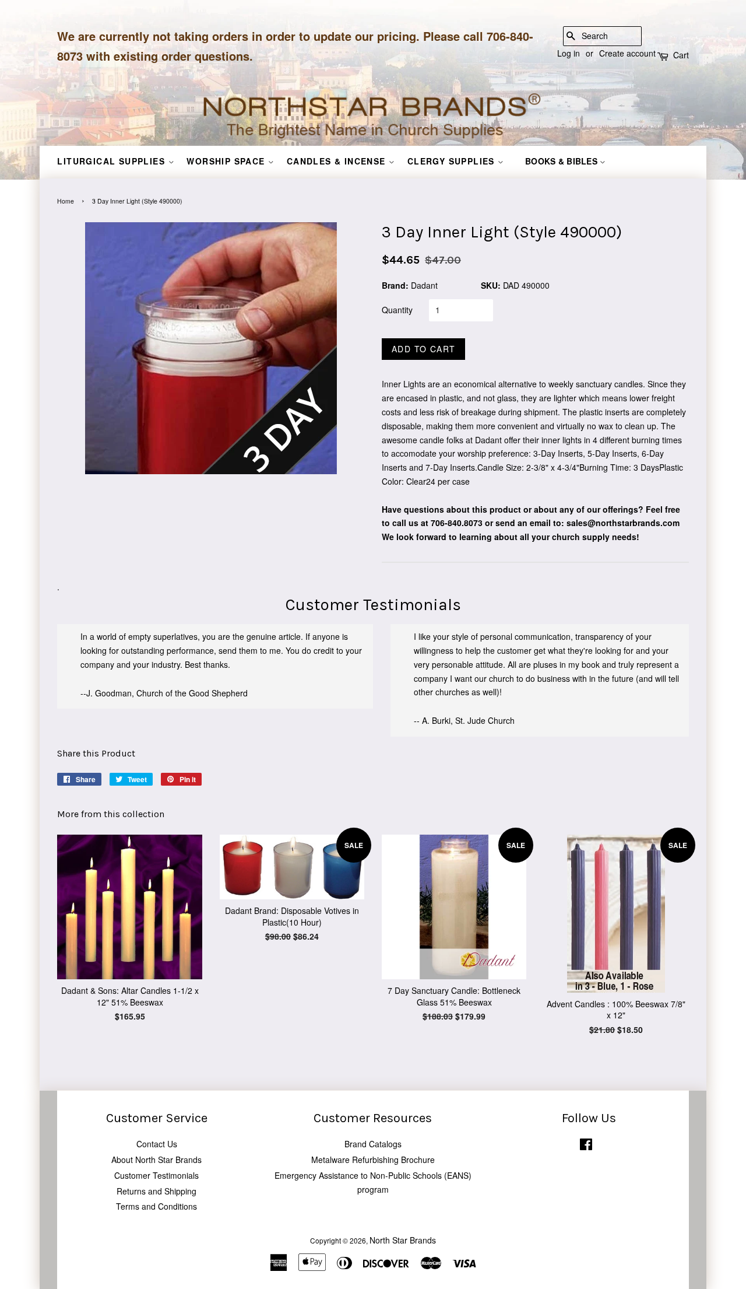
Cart (681, 55)
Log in (568, 53)
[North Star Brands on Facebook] (586, 1146)
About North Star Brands (156, 1159)
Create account (627, 53)
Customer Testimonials (156, 1175)
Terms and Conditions (156, 1206)
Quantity (397, 310)
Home (65, 201)
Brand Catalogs (373, 1144)
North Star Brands (403, 1240)
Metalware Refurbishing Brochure (373, 1159)
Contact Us (156, 1144)
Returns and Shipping (156, 1191)
